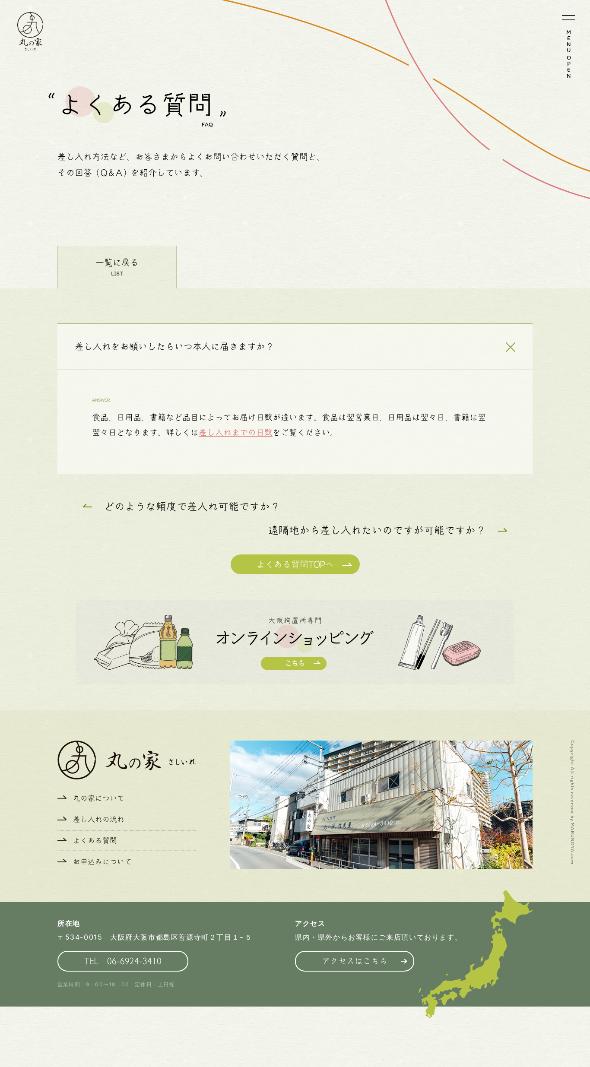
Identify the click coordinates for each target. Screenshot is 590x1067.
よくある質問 (95, 840)
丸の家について (98, 798)
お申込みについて (102, 861)
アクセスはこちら (354, 961)
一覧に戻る (117, 262)
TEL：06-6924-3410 (123, 961)
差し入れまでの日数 (236, 432)
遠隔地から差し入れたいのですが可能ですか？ (377, 530)
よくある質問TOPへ (295, 564)
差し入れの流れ (98, 819)
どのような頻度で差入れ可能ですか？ (192, 506)
